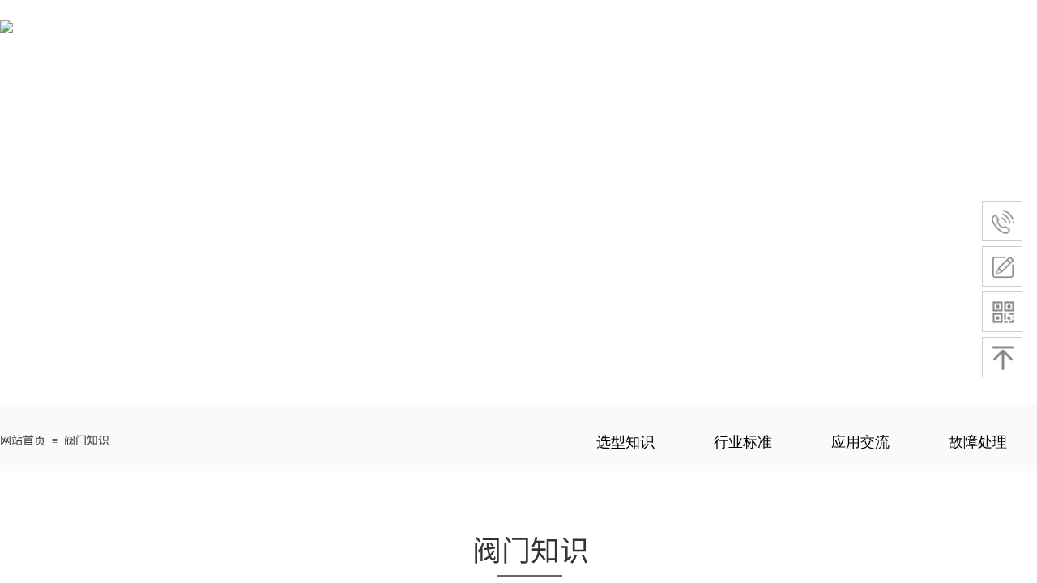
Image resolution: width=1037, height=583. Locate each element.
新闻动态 (891, 36)
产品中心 (587, 36)
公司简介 (486, 36)
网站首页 (385, 36)
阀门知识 (790, 36)
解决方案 (688, 36)
